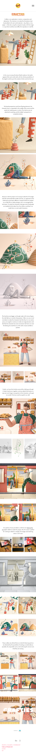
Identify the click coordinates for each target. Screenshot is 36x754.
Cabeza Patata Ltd (7, 747)
